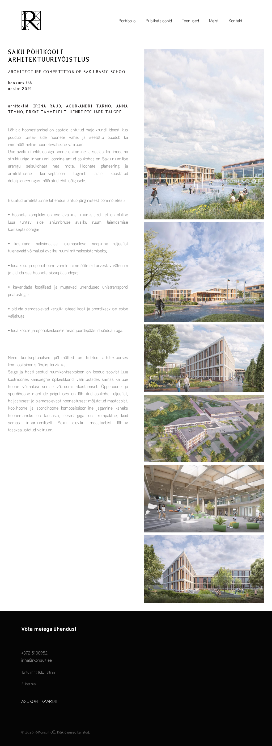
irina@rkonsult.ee (36, 660)
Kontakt (235, 20)
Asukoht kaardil (39, 701)
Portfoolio (126, 20)
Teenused (190, 20)
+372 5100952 (34, 653)
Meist (214, 20)
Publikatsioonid (159, 20)
